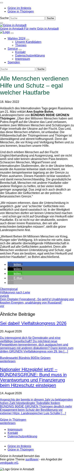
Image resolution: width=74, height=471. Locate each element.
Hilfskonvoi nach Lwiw (15, 294)
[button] (15, 264)
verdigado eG (9, 462)
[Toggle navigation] (1, 2)
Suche (4, 18)
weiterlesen (8, 361)
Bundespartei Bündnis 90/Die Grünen (25, 357)
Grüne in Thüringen (13, 419)
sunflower (32, 459)
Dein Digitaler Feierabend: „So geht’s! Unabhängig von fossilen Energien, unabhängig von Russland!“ (37, 303)
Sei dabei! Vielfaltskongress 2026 (33, 323)
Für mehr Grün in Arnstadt (41, 28)
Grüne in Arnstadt (12, 28)
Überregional (9, 289)
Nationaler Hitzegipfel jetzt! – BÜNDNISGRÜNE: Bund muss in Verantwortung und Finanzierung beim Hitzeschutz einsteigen (33, 377)
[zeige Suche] (1, 22)
